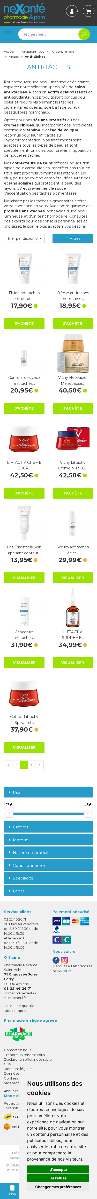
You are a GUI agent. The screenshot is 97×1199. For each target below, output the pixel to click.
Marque (20, 839)
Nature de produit (31, 852)
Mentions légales (18, 1069)
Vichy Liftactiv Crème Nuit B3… (72, 465)
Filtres (74, 238)
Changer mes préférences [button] (58, 1187)
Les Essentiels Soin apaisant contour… (24, 550)
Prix (16, 792)
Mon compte (15, 1011)
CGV (7, 1064)
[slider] (9, 813)
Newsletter (62, 971)
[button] (24, 238)
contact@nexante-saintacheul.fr (20, 995)
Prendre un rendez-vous (24, 1055)
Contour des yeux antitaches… (24, 380)
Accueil (9, 51)
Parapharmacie (32, 51)
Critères (20, 827)
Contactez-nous (17, 1050)
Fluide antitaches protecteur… (24, 296)
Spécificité (23, 878)
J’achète (24, 323)
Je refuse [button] (58, 1178)
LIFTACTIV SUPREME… (73, 635)
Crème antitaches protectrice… (73, 296)
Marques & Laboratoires (72, 966)
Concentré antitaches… (24, 635)
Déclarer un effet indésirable (28, 1059)
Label (18, 891)
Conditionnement (30, 865)
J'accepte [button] (58, 1169)
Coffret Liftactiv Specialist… (24, 719)
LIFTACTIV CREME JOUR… (24, 465)
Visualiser (24, 577)
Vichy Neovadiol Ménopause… (72, 380)
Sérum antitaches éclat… (73, 550)
